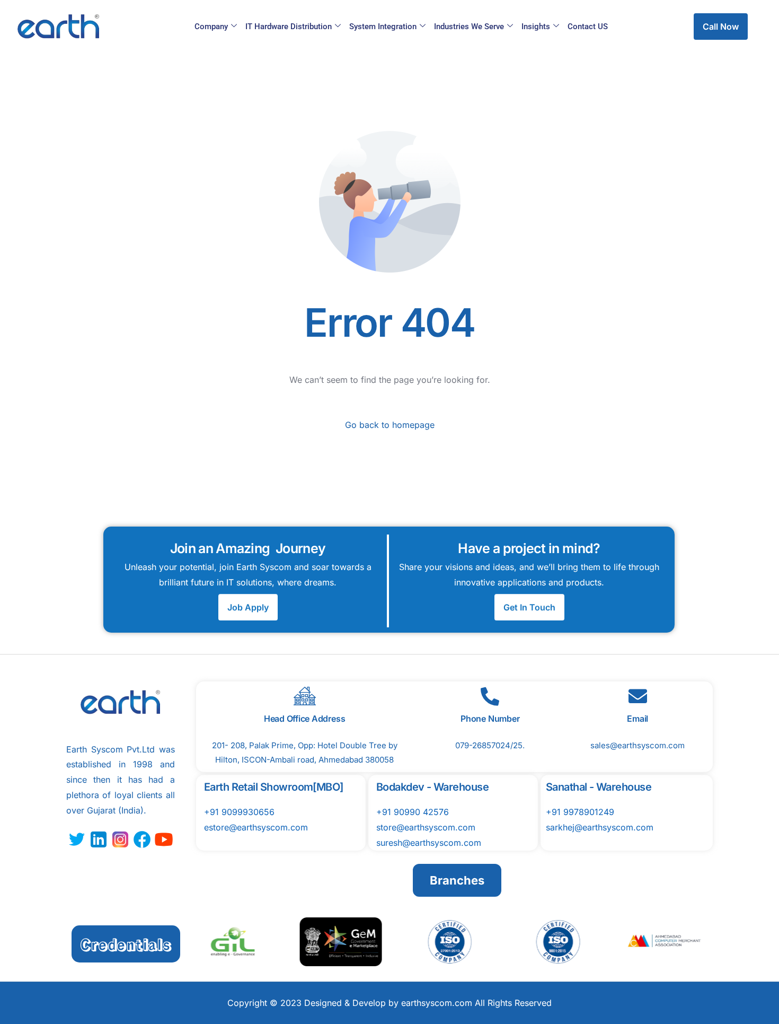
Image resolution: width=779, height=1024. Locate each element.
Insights (535, 26)
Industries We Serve (469, 26)
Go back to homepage (390, 424)
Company (211, 26)
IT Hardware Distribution (288, 26)
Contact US (588, 26)
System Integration (383, 26)
